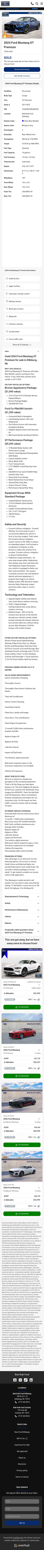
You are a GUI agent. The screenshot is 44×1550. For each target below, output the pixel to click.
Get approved (22, 1451)
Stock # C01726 (8, 1185)
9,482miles (36, 988)
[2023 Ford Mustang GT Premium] (22, 963)
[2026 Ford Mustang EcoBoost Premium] (22, 1097)
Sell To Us (21, 1438)
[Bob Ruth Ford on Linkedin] (30, 1379)
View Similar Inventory (22, 76)
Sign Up (22, 1523)
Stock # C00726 (8, 1047)
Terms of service (22, 1477)
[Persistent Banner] (22, 9)
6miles (38, 1122)
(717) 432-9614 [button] (24, 1402)
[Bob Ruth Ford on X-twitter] (19, 1379)
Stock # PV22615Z (9, 982)
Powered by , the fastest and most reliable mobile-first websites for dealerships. (22, 1539)
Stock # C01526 (8, 1116)
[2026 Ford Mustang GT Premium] (22, 1028)
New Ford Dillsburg (22, 1432)
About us (22, 1458)
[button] (32, 3)
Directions (22, 1464)
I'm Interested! (23, 1007)
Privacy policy (22, 1470)
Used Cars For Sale (22, 1445)
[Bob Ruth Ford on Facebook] (14, 1379)
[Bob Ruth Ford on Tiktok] (24, 1379)
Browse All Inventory (22, 69)
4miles (38, 1053)
